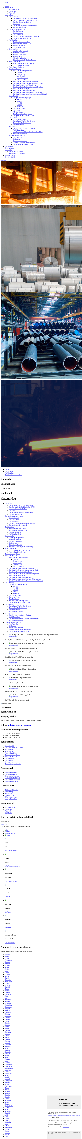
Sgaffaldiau (16, 139)
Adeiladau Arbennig (19, 58)
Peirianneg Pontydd (19, 53)
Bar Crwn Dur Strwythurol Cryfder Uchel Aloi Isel (29, 92)
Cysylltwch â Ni (10, 157)
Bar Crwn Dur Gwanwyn (21, 89)
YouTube (8, 912)
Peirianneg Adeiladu (11, 790)
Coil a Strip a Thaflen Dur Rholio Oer (25, 18)
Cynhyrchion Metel (11, 799)
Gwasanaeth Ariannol (11, 781)
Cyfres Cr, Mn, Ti (22, 78)
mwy (10, 636)
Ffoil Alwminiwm (18, 130)
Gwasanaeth (9, 146)
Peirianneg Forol (10, 795)
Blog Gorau (8, 813)
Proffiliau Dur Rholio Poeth (21, 42)
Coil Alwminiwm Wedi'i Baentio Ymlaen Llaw (27, 132)
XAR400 (20, 107)
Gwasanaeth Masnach (12, 776)
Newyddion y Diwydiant (17, 153)
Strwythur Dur (13, 49)
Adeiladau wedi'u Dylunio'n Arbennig (25, 60)
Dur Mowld (16, 24)
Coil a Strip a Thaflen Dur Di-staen (24, 121)
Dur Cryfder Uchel (19, 108)
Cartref (7, 6)
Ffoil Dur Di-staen (18, 125)
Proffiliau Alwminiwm (20, 133)
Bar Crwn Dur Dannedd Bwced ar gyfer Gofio (27, 83)
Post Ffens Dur (17, 137)
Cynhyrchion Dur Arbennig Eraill (23, 115)
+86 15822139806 (10, 850)
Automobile (8, 793)
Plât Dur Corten (18, 112)
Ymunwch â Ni (10, 155)
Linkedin (7, 897)
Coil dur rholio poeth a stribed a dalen (25, 25)
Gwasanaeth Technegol (12, 778)
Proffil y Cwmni (14, 9)
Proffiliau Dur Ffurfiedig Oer (22, 43)
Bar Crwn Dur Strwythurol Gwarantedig (25, 81)
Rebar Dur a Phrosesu (20, 141)
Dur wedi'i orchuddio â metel (18, 29)
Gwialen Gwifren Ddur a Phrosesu (24, 143)
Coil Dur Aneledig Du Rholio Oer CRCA (26, 20)
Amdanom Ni (9, 7)
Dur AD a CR (13, 17)
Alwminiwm (13, 126)
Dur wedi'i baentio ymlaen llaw (23, 38)
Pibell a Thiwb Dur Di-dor (21, 65)
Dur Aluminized (18, 35)
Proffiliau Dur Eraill (19, 47)
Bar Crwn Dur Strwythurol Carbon (24, 90)
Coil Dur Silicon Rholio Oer (22, 22)
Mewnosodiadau (10, 943)
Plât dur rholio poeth (19, 27)
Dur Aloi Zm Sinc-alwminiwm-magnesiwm (26, 36)
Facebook (8, 927)
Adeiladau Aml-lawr (19, 54)
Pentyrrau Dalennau (19, 45)
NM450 (19, 103)
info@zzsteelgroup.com (20, 725)
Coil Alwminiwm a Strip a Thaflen (24, 128)
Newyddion (8, 150)
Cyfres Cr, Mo (21, 74)
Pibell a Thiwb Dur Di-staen (22, 123)
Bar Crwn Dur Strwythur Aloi (22, 71)
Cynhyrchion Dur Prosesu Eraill (23, 144)
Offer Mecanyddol (10, 797)
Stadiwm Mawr (18, 56)
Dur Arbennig (13, 96)
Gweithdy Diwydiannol (20, 51)
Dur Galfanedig (18, 31)
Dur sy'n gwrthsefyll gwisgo (22, 97)
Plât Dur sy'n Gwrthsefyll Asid (22, 114)
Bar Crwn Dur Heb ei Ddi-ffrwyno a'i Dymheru (28, 87)
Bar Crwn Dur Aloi (15, 69)
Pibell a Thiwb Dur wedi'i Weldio (23, 63)
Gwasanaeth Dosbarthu (12, 779)
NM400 (19, 101)
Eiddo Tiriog (9, 791)
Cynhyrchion (9, 15)
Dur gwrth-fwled (18, 110)
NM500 (19, 105)
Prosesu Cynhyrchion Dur (17, 135)
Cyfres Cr (20, 72)
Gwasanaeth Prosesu (11, 772)
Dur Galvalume (18, 33)
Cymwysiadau (9, 148)
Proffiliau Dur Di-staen (20, 119)
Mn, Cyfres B (21, 76)
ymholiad (15, 636)
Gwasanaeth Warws (11, 774)
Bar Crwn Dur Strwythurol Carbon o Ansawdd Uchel (30, 94)
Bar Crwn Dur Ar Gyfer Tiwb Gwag (24, 85)
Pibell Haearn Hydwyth (16, 67)
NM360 (19, 99)
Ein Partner (12, 11)
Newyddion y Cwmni (16, 151)
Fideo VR (12, 13)
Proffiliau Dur (13, 40)
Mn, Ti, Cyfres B (22, 79)
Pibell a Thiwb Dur (15, 61)
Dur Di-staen (13, 117)
